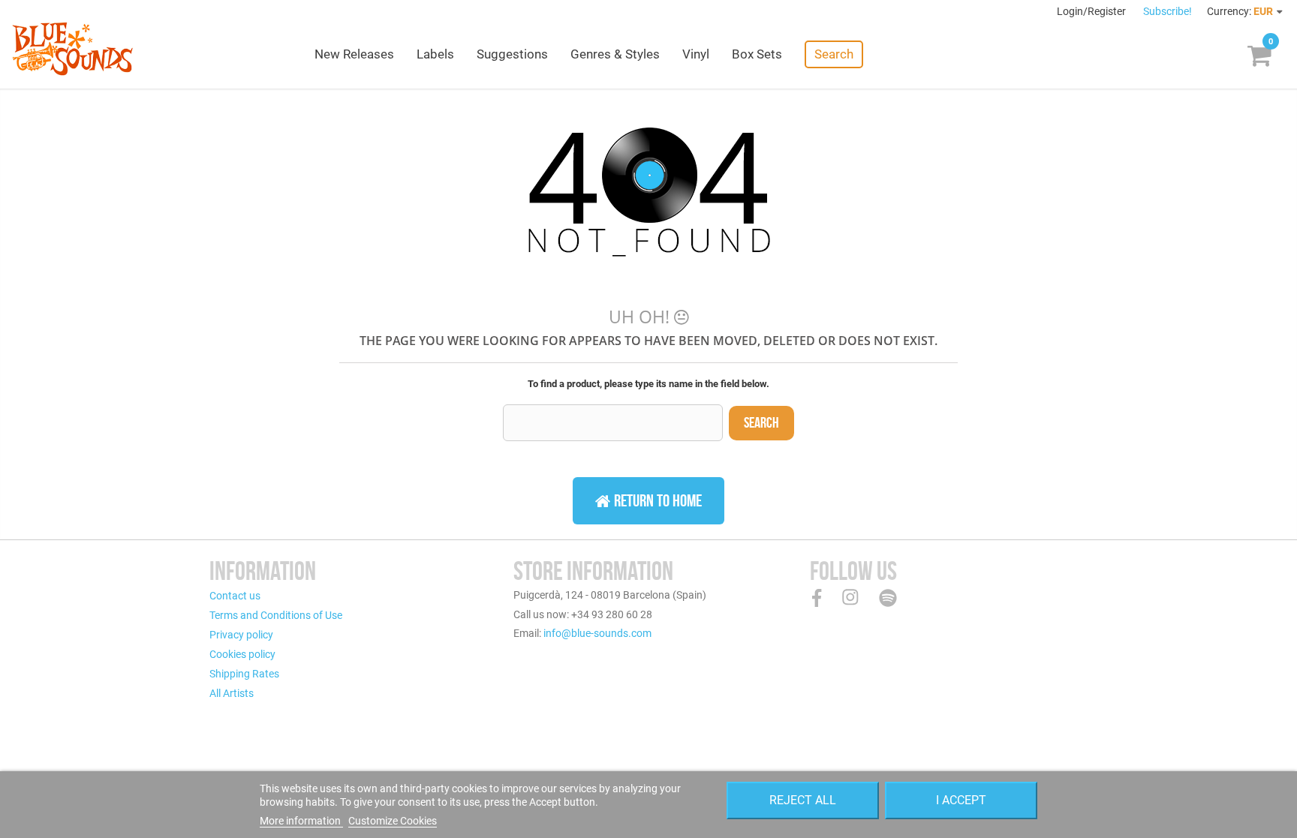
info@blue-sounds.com (597, 633)
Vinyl (695, 54)
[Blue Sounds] (72, 49)
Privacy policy (241, 635)
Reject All (802, 800)
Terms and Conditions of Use (275, 615)
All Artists (231, 693)
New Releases (354, 54)
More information (301, 821)
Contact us (234, 596)
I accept (961, 800)
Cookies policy (242, 654)
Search (833, 54)
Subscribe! (1167, 11)
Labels (435, 54)
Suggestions (512, 54)
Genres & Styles (615, 54)
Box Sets (757, 54)
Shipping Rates (244, 674)
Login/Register (1092, 11)
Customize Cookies (392, 821)
